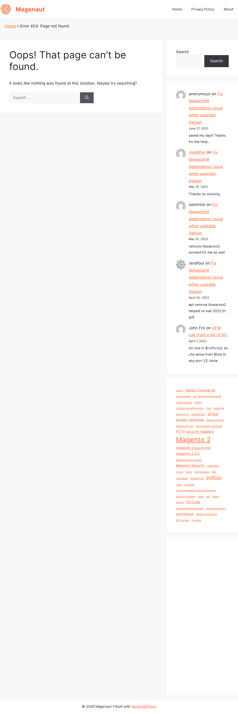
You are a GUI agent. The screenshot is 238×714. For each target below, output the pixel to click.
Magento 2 (193, 440)
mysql (179, 471)
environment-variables (209, 426)
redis (179, 484)
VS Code (193, 502)
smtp (201, 496)
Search (182, 52)
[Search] (87, 97)
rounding (189, 484)
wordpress (185, 514)
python (214, 477)
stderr (215, 496)
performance (201, 471)
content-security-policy (190, 408)
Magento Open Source (189, 460)
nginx (188, 471)
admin (179, 390)
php (214, 471)
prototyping (197, 478)
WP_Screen (182, 520)
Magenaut (30, 9)
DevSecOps (198, 414)
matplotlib (213, 465)
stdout (180, 502)
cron (208, 408)
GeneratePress (144, 706)
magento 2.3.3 (187, 454)
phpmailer (182, 478)
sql (208, 496)
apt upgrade (183, 396)
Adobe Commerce (200, 390)
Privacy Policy (202, 9)
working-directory (206, 514)
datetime (219, 408)
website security (216, 508)
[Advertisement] (202, 615)
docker (213, 414)
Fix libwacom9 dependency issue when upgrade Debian (206, 108)
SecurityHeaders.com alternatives (196, 490)
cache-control (184, 402)
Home (177, 9)
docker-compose (190, 420)
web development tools (190, 508)
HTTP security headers (195, 432)
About (228, 9)
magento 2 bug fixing (193, 448)
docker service (184, 426)
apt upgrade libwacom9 (207, 396)
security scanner (185, 496)
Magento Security (190, 465)
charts (198, 402)
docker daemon (215, 420)
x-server (197, 520)
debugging (182, 414)
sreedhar (197, 152)
